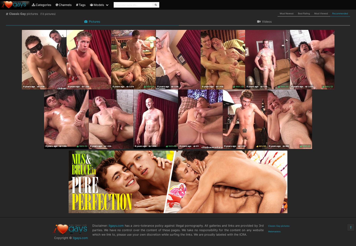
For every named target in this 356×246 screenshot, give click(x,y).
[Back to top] (351, 227)
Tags (82, 5)
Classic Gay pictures (278, 225)
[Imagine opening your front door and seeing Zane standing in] (178, 59)
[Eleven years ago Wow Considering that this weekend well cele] (44, 59)
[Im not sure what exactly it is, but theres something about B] (111, 119)
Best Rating (304, 13)
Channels (65, 5)
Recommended (340, 13)
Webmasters (274, 231)
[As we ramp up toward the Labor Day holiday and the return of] (200, 119)
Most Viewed (321, 13)
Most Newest (287, 13)
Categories (43, 5)
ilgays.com (80, 238)
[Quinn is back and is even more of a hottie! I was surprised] (89, 59)
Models (99, 5)
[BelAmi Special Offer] (178, 212)
